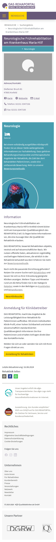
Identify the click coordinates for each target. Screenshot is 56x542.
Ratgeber (8, 286)
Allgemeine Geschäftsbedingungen (19, 435)
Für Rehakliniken (11, 477)
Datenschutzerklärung (14, 438)
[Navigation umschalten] (5, 15)
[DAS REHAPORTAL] (18, 5)
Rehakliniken (39, 272)
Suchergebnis (26, 25)
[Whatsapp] (16, 376)
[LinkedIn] (15, 455)
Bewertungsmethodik (14, 168)
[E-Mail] (4, 376)
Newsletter (9, 492)
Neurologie (29, 48)
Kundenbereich (11, 480)
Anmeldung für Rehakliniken (19, 354)
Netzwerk (8, 489)
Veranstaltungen (11, 486)
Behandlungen (15, 289)
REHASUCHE (10, 25)
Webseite (23, 98)
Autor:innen (9, 474)
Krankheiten (44, 286)
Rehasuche (19, 15)
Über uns (8, 471)
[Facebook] (10, 376)
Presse (7, 483)
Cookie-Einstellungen (13, 441)
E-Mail (37, 98)
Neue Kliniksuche (14, 296)
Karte (9, 98)
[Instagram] (10, 455)
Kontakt (7, 495)
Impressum (9, 432)
